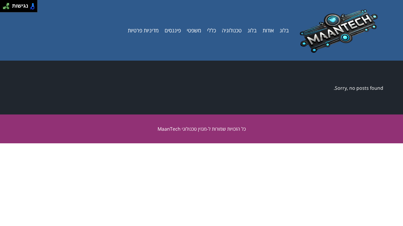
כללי (211, 30)
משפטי (194, 30)
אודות (268, 30)
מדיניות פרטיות (143, 30)
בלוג (284, 30)
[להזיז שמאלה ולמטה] (4, 7)
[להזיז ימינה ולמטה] (7, 7)
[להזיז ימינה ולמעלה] (7, 4)
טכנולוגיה (232, 30)
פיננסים (173, 30)
